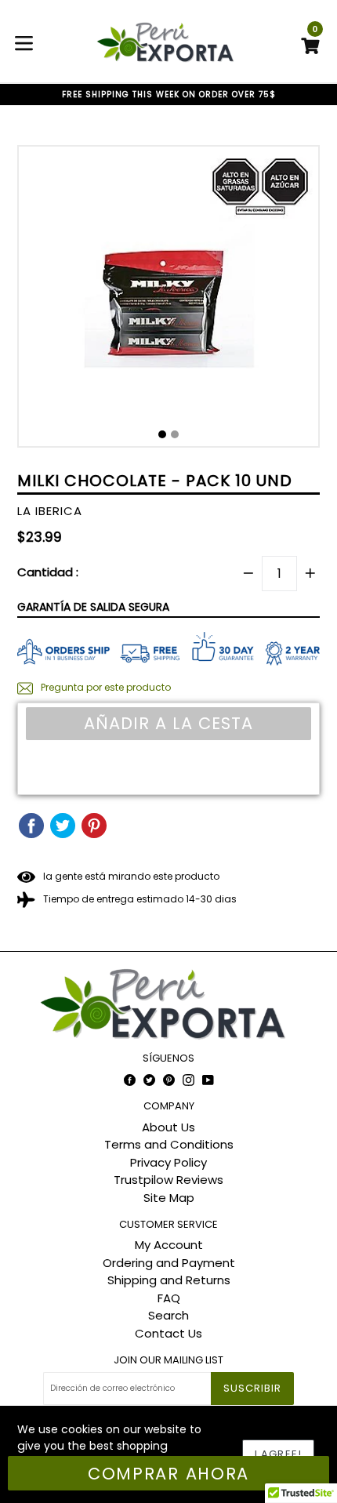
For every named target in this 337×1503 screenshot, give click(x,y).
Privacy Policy (168, 1162)
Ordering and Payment (169, 1262)
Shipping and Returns (168, 1280)
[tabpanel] (168, 300)
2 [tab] (175, 434)
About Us (168, 1127)
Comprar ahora (168, 1473)
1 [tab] (162, 434)
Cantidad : (47, 572)
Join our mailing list (168, 1360)
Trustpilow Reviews (168, 1179)
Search (168, 1315)
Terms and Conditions (169, 1144)
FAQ (169, 1298)
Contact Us (168, 1333)
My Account (169, 1244)
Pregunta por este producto (104, 687)
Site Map (168, 1197)
